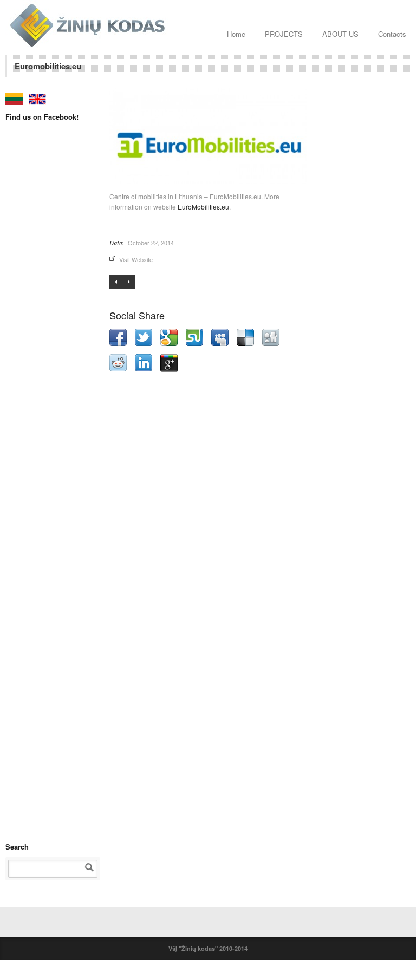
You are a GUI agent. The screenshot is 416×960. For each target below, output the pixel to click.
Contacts (392, 34)
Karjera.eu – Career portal (128, 282)
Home (236, 34)
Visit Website (136, 259)
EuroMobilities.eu (203, 206)
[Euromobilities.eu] (208, 136)
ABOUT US (340, 34)
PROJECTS (284, 34)
